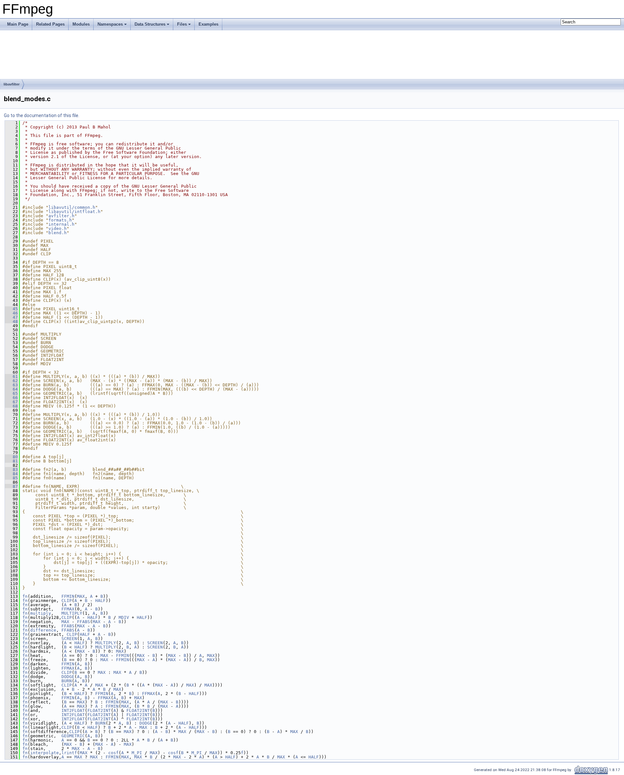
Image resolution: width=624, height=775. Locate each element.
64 (11, 389)
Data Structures (150, 24)
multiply (40, 613)
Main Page (17, 24)
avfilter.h (61, 215)
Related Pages (50, 24)
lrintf (69, 752)
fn (25, 596)
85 (11, 477)
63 (11, 384)
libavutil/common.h (71, 207)
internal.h (61, 224)
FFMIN (67, 596)
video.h (57, 228)
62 (11, 380)
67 (11, 401)
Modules (81, 24)
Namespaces (110, 24)
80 (11, 456)
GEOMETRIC (73, 735)
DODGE (67, 676)
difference (43, 630)
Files (182, 24)
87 (11, 486)
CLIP (66, 600)
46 (11, 313)
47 (11, 317)
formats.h (60, 220)
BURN (66, 680)
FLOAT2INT (99, 710)
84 (11, 473)
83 (11, 469)
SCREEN (69, 638)
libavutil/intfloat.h (74, 211)
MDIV (124, 617)
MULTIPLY (71, 613)
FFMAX (67, 609)
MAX (81, 596)
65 (11, 393)
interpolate (44, 752)
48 (11, 321)
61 (11, 376)
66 (11, 397)
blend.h (57, 232)
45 (11, 308)
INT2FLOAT (73, 710)
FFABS (83, 621)
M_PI (137, 752)
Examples (208, 24)
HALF (100, 600)
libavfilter (12, 84)
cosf (113, 752)
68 (11, 406)
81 (11, 461)
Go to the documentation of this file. (41, 115)
